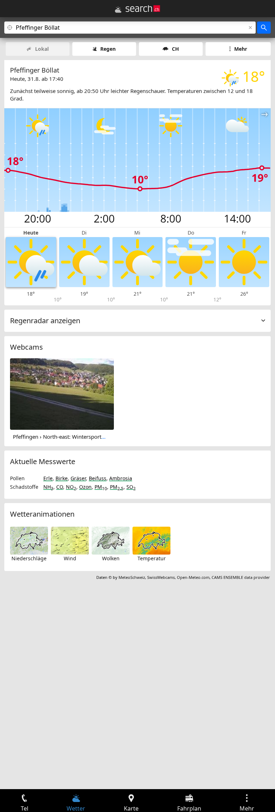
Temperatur (152, 558)
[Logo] (143, 8)
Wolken (111, 558)
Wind (70, 558)
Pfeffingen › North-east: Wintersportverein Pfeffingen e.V (82, 436)
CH (175, 48)
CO (59, 486)
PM (101, 486)
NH (48, 486)
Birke (62, 478)
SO (131, 486)
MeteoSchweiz (132, 577)
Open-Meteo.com (193, 577)
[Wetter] (118, 9)
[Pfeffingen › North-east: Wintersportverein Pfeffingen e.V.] (62, 393)
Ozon (85, 486)
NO (71, 486)
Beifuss (97, 478)
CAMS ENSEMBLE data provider (241, 577)
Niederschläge (29, 558)
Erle (48, 478)
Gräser (78, 478)
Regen (108, 48)
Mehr (240, 48)
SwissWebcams (161, 577)
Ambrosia (120, 478)
